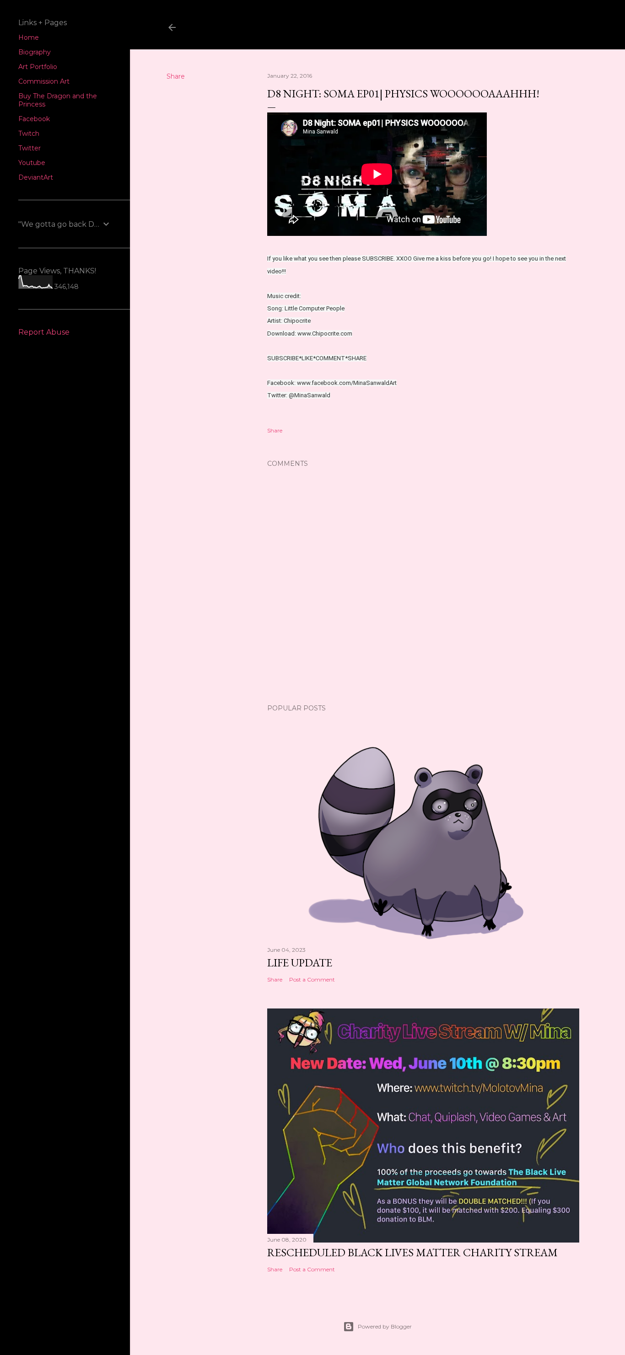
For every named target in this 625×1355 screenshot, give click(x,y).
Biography (34, 52)
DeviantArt (35, 177)
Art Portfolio (37, 67)
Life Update (299, 962)
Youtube (31, 163)
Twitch (28, 133)
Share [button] (176, 76)
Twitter (29, 148)
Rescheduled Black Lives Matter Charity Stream (412, 1252)
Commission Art (44, 81)
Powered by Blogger (385, 1326)
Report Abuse (44, 332)
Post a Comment (312, 979)
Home (28, 37)
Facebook (34, 119)
